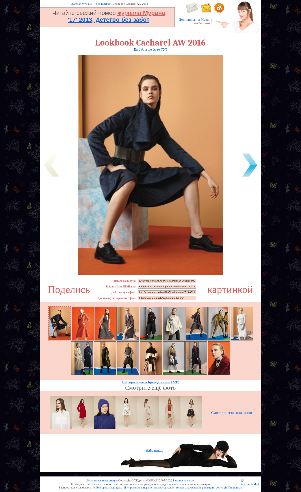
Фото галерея (102, 3)
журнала (141, 13)
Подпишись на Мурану (195, 19)
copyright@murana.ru (229, 487)
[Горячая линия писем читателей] (206, 12)
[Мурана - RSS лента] (219, 12)
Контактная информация (102, 480)
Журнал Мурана (81, 3)
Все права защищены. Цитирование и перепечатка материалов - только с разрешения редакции (155, 487)
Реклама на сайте (183, 480)
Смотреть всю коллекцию (231, 413)
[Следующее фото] (250, 177)
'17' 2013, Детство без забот (108, 19)
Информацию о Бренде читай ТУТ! (150, 382)
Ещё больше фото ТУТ (150, 49)
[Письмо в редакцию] (192, 12)
